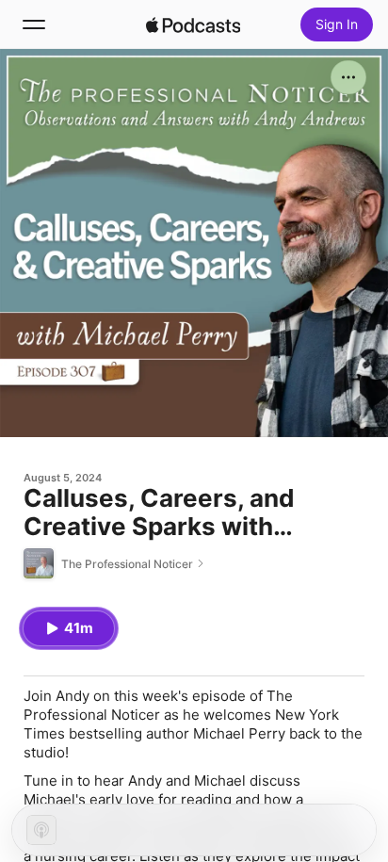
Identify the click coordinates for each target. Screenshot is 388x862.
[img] (193, 24)
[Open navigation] (34, 24)
